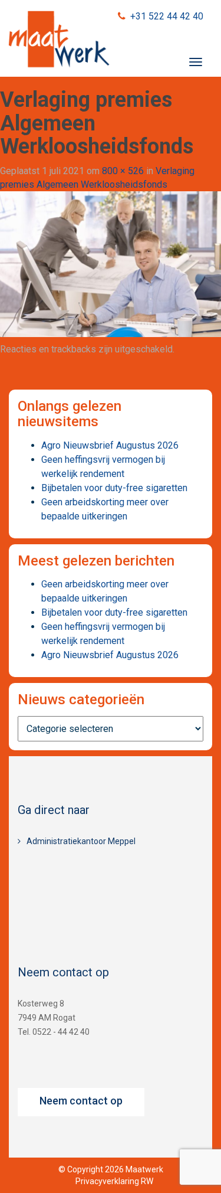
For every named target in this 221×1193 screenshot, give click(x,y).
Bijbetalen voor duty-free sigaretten (114, 487)
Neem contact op (81, 1100)
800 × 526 (123, 171)
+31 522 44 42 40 (166, 16)
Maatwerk (59, 41)
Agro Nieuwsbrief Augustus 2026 (110, 445)
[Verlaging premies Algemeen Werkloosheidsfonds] (110, 263)
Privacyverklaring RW (114, 1181)
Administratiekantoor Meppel (81, 841)
